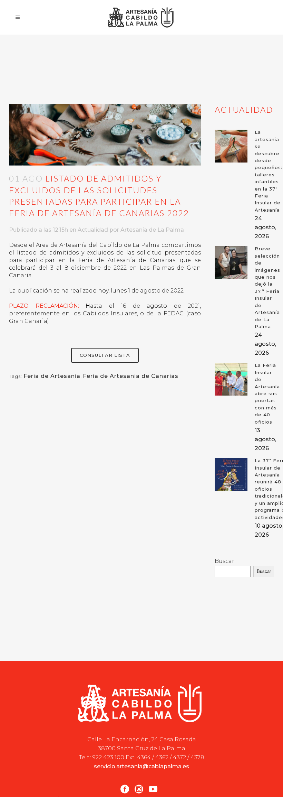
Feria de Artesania (51, 376)
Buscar (224, 561)
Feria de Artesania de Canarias (130, 376)
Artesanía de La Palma (152, 229)
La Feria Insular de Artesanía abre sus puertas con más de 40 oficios (267, 393)
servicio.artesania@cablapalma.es (141, 766)
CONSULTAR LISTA (105, 355)
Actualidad (93, 229)
